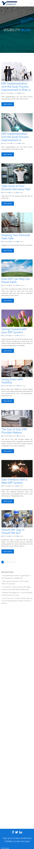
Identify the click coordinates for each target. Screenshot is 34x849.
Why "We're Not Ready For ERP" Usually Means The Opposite (15, 582)
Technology (22, 93)
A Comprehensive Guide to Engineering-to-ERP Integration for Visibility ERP (16, 576)
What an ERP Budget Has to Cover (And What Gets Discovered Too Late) (17, 593)
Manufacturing (21, 285)
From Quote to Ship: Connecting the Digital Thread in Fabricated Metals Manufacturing (16, 588)
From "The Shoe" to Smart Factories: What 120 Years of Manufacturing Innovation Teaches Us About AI (17, 600)
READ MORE (7, 104)
